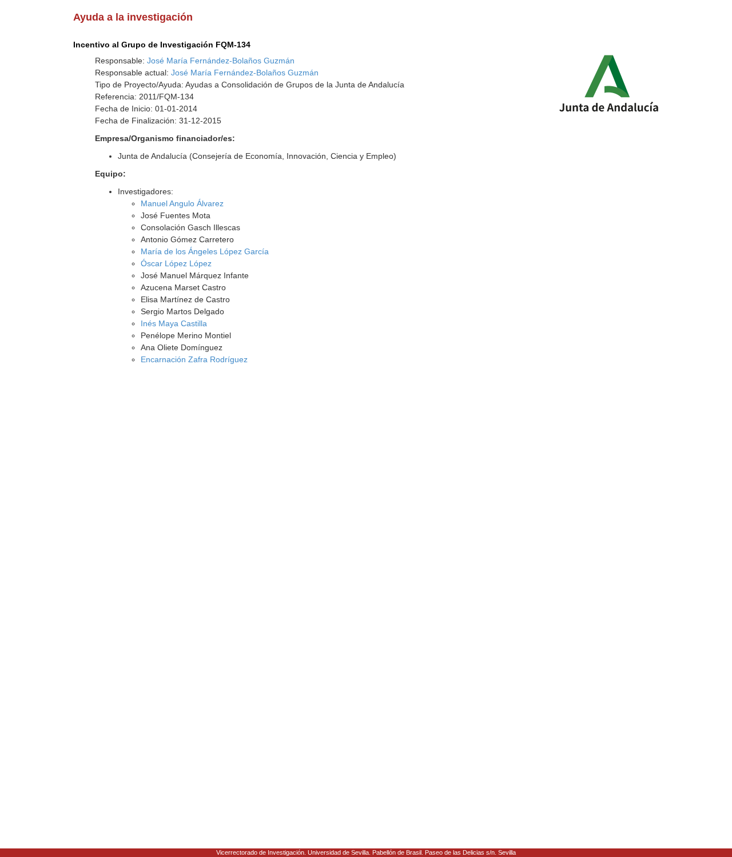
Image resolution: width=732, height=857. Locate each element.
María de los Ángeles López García (205, 251)
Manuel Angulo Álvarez (182, 203)
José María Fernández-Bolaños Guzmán (221, 60)
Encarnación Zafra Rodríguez (194, 359)
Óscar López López (176, 263)
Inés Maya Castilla (174, 323)
